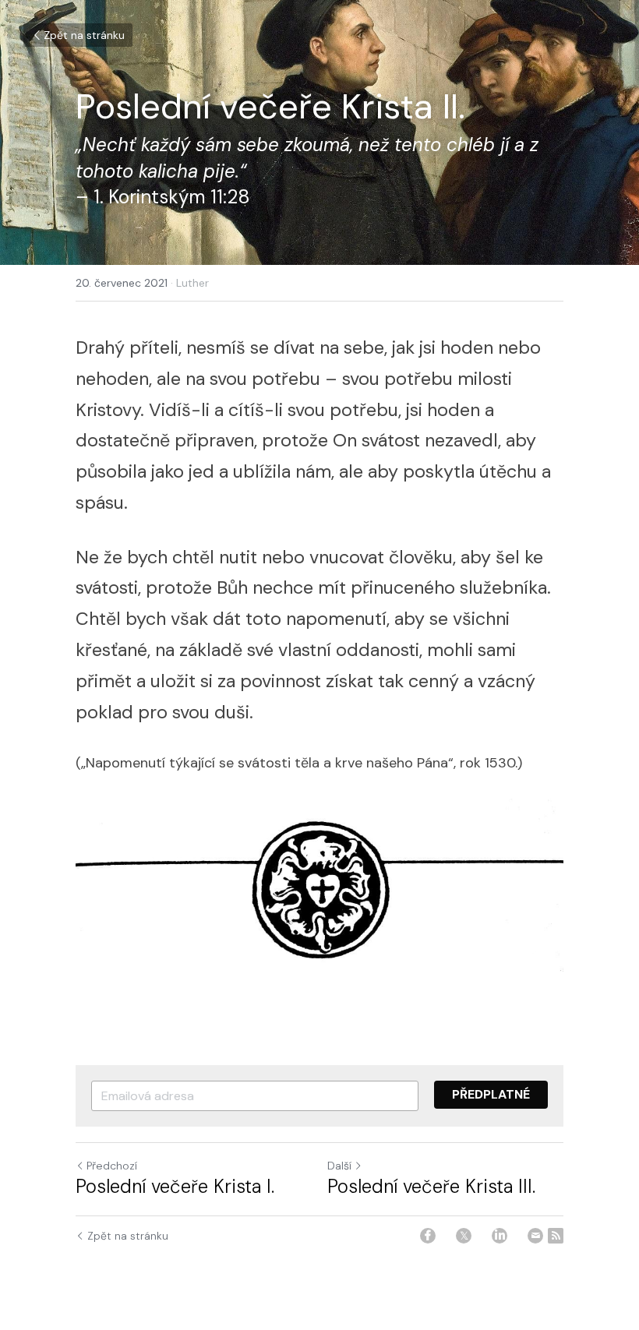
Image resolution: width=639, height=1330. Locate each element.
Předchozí (111, 1166)
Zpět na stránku (84, 35)
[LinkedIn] (499, 1236)
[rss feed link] (555, 1236)
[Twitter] (463, 1236)
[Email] (535, 1236)
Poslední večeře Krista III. (431, 1186)
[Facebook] (428, 1236)
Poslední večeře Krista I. (175, 1186)
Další (339, 1166)
